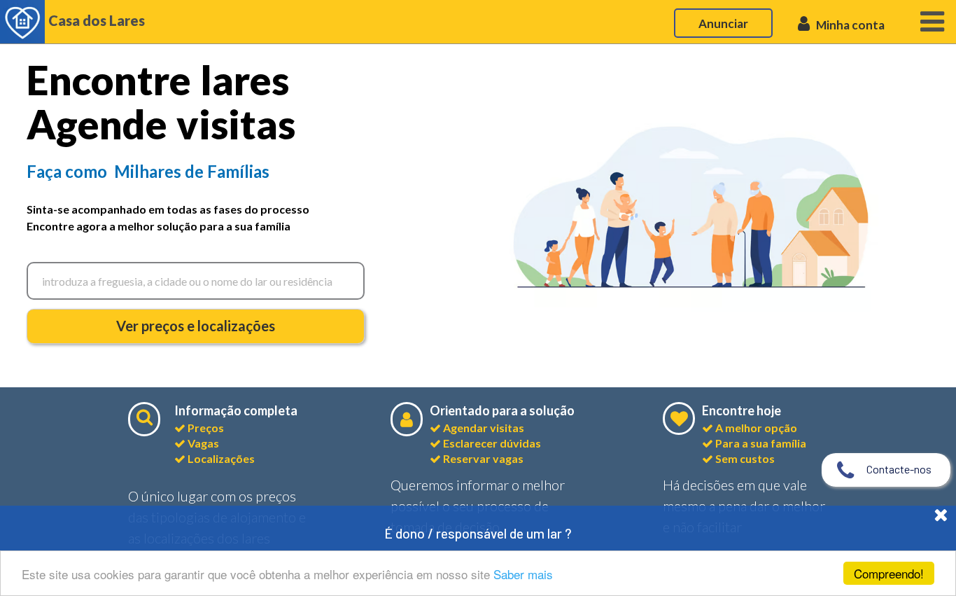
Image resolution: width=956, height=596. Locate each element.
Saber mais (523, 574)
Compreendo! (889, 573)
